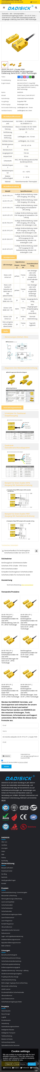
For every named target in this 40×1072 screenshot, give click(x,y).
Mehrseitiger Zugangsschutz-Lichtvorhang (14, 983)
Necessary (8, 1067)
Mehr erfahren (6, 946)
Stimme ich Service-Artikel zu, (14, 762)
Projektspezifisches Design (9, 977)
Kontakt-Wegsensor (7, 924)
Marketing (35, 1067)
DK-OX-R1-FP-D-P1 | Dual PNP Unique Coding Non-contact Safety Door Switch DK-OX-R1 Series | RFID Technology (27, 86)
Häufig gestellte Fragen (8, 880)
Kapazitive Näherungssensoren (11, 942)
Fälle (2, 854)
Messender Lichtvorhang (9, 895)
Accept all (32, 1064)
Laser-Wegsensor (6, 921)
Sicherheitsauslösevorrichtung (10, 958)
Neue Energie (5, 1014)
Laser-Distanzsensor (7, 917)
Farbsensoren (5, 933)
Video (3, 851)
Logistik (3, 1017)
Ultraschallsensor (6, 927)
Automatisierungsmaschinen (10, 1026)
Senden (6, 766)
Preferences (25, 1067)
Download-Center (6, 871)
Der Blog (4, 874)
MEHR (3, 800)
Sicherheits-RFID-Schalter (9, 566)
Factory (3, 857)
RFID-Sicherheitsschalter (9, 569)
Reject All (9, 1064)
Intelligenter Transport (8, 1033)
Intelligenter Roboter (7, 1030)
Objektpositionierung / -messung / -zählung (14, 970)
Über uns (4, 842)
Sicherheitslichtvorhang (8, 980)
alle (11, 14)
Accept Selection (20, 1064)
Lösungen (4, 848)
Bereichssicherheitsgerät (9, 955)
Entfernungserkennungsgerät (10, 967)
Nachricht (4, 877)
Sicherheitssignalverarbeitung (10, 964)
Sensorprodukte (19, 14)
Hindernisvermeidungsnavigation (11, 974)
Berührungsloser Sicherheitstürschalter (14, 563)
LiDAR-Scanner (5, 989)
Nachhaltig (4, 861)
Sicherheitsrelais (6, 911)
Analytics (16, 1067)
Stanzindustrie (5, 1011)
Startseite (5, 14)
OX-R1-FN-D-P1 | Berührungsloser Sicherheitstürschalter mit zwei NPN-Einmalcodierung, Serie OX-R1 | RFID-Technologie (10, 620)
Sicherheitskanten (7, 908)
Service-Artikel (23, 762)
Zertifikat (4, 845)
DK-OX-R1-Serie (30, 16)
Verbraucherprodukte (8, 1042)
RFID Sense (23, 566)
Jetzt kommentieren (27, 585)
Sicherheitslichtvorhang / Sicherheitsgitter (14, 892)
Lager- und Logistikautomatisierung (12, 936)
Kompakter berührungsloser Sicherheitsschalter (17, 572)
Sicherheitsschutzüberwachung (11, 961)
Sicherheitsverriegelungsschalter (12, 16)
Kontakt (3, 883)
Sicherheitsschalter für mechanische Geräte (15, 575)
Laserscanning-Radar (7, 902)
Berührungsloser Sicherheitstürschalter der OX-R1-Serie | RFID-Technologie (29, 654)
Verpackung (5, 1023)
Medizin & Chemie (7, 1039)
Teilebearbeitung (6, 1036)
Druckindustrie (6, 1020)
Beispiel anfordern (7, 868)
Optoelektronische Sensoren (10, 930)
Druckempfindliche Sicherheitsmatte (12, 992)
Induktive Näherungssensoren (10, 939)
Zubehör (7, 756)
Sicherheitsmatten (7, 905)
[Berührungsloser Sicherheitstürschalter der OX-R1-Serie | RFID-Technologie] (30, 640)
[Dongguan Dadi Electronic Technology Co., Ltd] (20, 7)
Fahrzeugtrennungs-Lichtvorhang (11, 899)
